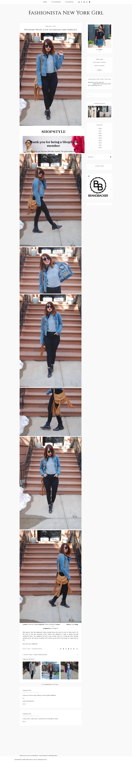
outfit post (26, 648)
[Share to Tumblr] (71, 649)
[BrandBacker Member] (99, 187)
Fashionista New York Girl (66, 12)
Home (45, 2)
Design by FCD (42, 759)
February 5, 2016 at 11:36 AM (31, 716)
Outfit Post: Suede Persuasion (35, 654)
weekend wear (37, 648)
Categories (69, 2)
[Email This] (60, 649)
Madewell (63, 624)
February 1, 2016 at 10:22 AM (31, 692)
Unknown (27, 690)
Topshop (50, 626)
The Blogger (56, 2)
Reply (24, 704)
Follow (90, 95)
